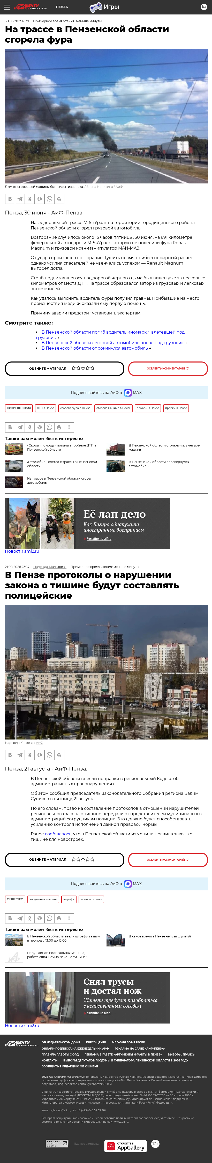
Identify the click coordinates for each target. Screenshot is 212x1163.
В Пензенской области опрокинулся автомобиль (95, 348)
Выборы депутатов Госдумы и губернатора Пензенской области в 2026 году (125, 1060)
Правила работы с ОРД (60, 1054)
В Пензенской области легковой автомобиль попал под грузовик (113, 342)
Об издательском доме (61, 1042)
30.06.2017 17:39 (17, 21)
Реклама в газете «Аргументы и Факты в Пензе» (123, 1054)
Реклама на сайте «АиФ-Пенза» (140, 1048)
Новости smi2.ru (22, 551)
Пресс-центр (96, 1042)
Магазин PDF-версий (128, 1042)
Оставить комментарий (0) (168, 368)
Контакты (49, 1060)
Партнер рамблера (86, 1143)
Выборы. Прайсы (181, 1054)
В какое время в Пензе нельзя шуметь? (160, 936)
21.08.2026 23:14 (17, 567)
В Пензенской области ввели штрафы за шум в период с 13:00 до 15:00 (63, 938)
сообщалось (58, 833)
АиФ (119, 187)
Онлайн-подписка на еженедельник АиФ (75, 1048)
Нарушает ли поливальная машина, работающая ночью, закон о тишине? (57, 955)
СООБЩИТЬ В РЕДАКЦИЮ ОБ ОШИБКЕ (70, 1066)
